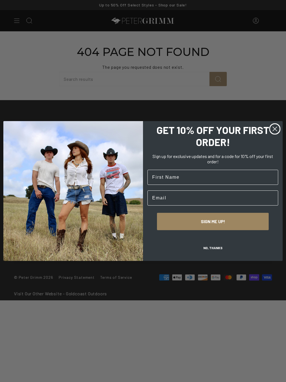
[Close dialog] (275, 129)
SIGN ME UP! (213, 221)
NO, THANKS (213, 248)
